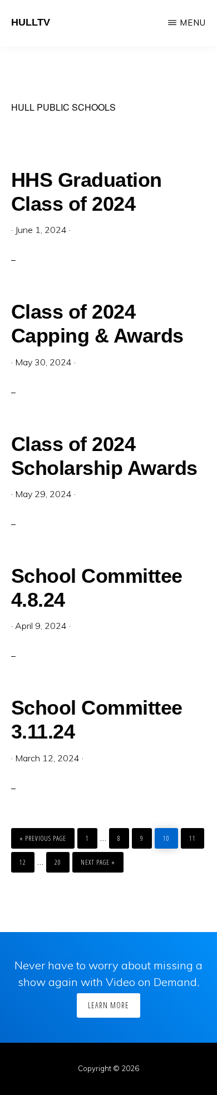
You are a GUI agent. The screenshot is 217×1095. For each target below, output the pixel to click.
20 (60, 859)
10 (169, 835)
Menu (193, 22)
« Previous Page (42, 835)
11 (195, 835)
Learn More (108, 1005)
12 (25, 859)
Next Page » (97, 859)
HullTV (30, 22)
